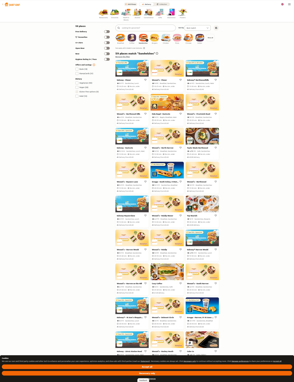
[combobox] (148, 28)
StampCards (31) (86, 73)
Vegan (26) (83, 87)
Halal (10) (83, 96)
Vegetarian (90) (85, 83)
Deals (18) (83, 69)
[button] (11, 4)
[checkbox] (120, 39)
